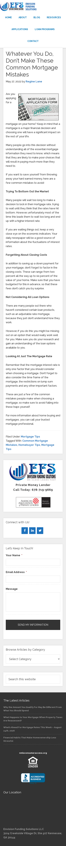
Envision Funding (33, 7)
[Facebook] (24, 530)
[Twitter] (40, 530)
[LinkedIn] (32, 530)
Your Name (14, 555)
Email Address (16, 572)
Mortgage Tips (30, 436)
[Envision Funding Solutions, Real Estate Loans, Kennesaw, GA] (33, 778)
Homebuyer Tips (29, 444)
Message (12, 588)
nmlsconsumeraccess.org (33, 753)
